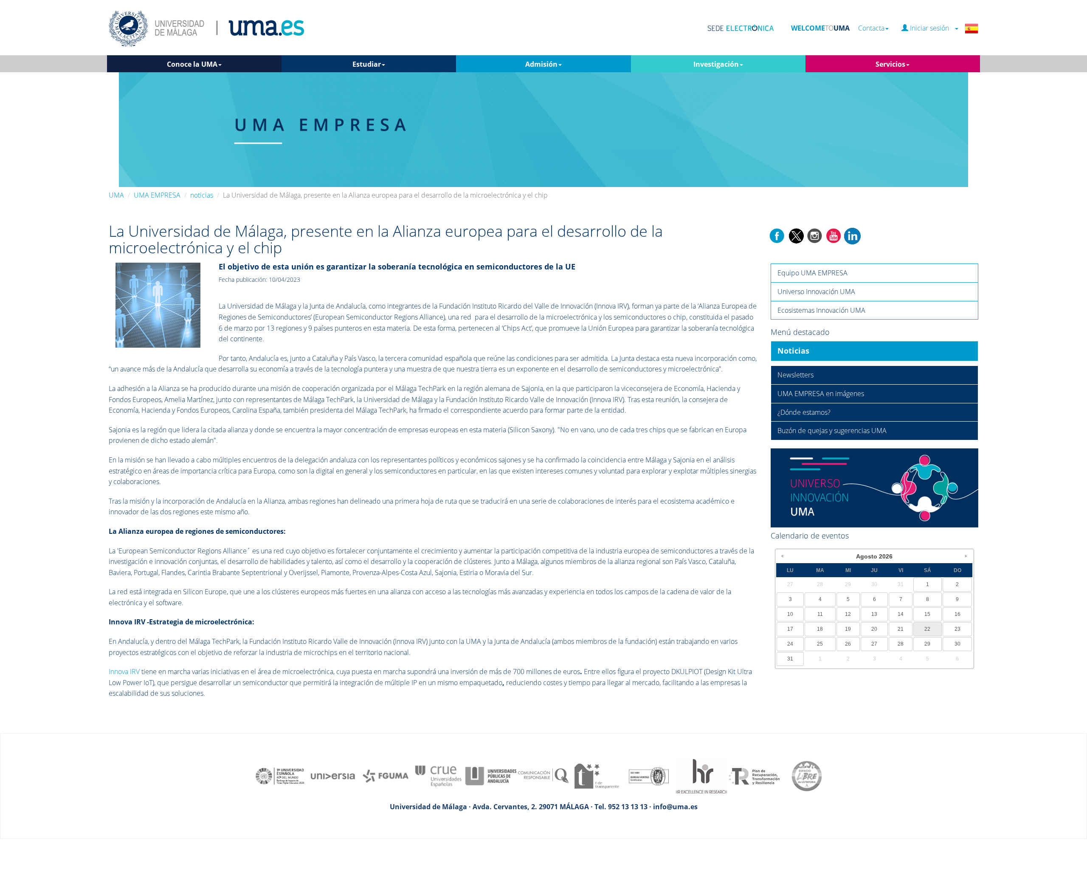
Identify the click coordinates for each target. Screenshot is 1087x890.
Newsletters (795, 375)
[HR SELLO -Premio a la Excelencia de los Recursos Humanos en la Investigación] (701, 775)
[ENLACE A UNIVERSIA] (332, 775)
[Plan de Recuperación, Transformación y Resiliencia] (754, 775)
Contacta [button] (871, 28)
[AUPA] (490, 775)
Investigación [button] (716, 64)
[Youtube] (833, 235)
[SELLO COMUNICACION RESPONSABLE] (543, 775)
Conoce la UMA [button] (192, 64)
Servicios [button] (890, 64)
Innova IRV (124, 671)
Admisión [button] (541, 64)
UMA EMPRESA (157, 195)
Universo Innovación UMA (816, 291)
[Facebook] (777, 235)
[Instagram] (814, 235)
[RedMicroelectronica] (157, 304)
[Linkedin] (852, 235)
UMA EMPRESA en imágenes (820, 393)
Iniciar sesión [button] (931, 28)
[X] (796, 235)
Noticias (793, 351)
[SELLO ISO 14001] (648, 775)
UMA (116, 195)
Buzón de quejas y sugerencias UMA (832, 430)
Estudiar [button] (366, 64)
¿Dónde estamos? (804, 412)
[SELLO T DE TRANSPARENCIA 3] (596, 775)
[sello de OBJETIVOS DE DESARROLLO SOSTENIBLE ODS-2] (280, 775)
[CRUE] (438, 775)
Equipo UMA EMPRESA (812, 273)
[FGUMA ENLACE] (385, 775)
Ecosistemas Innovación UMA (821, 310)
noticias (201, 195)
